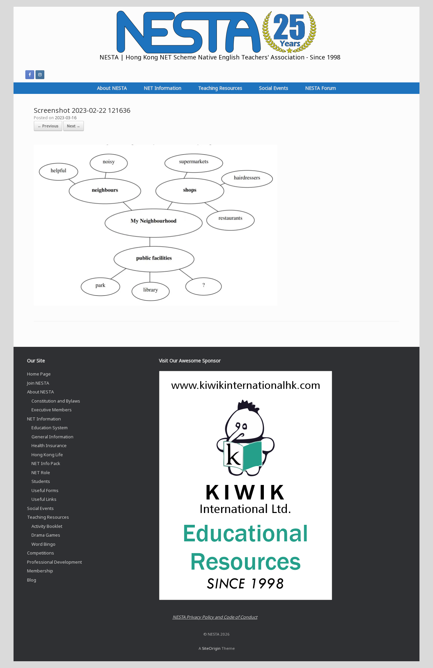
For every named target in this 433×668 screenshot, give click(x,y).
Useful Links (43, 499)
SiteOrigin (211, 648)
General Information (52, 437)
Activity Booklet (46, 526)
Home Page (39, 374)
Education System (49, 428)
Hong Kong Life (47, 455)
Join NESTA (38, 383)
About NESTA (112, 88)
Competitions (40, 553)
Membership (40, 571)
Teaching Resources (220, 88)
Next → (73, 125)
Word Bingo (43, 544)
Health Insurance (49, 445)
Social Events (273, 88)
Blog (31, 580)
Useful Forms (45, 490)
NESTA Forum (320, 88)
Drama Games (45, 535)
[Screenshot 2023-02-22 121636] (155, 304)
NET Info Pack (45, 463)
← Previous (48, 125)
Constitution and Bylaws (55, 401)
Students (40, 481)
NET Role (40, 472)
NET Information (162, 88)
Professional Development (54, 562)
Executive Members (51, 410)
